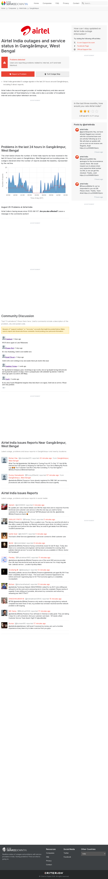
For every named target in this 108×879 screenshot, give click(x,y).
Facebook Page (83, 46)
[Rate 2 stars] (85, 111)
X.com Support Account (86, 43)
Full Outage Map (53, 74)
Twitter (66, 853)
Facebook (67, 857)
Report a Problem (19, 74)
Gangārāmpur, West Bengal (20, 478)
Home (36, 3)
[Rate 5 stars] (97, 111)
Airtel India (22, 8)
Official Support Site (84, 49)
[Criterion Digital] (54, 873)
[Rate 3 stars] (89, 111)
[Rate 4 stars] (93, 111)
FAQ (57, 3)
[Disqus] (35, 361)
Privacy (66, 3)
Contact (76, 3)
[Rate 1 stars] (81, 111)
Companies (47, 3)
